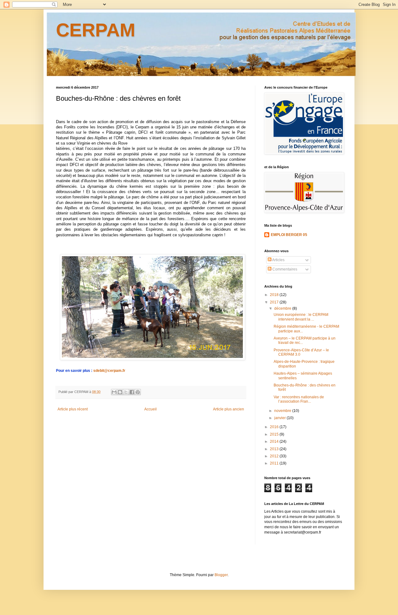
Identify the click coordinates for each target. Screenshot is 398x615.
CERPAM (95, 30)
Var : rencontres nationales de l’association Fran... (299, 399)
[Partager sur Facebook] (132, 392)
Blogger (221, 575)
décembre (283, 308)
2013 (275, 449)
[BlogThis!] (120, 392)
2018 (275, 295)
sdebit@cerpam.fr (109, 370)
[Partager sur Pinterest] (138, 392)
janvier (280, 418)
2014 (275, 441)
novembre (283, 411)
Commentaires (284, 269)
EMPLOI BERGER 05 (289, 235)
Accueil (150, 409)
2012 (275, 456)
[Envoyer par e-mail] (114, 392)
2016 (275, 427)
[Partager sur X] (126, 392)
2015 (275, 434)
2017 (275, 302)
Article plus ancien (228, 409)
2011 (275, 463)
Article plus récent (73, 409)
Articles (278, 260)
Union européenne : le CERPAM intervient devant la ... (301, 316)
